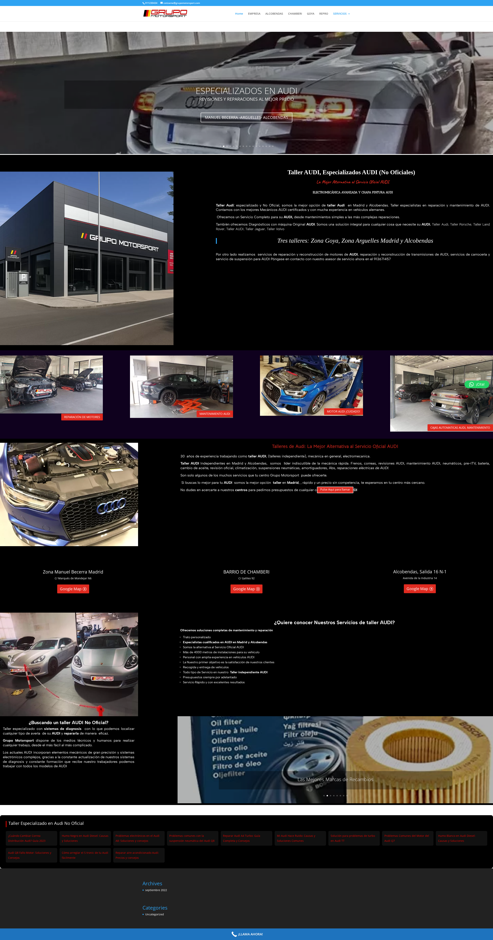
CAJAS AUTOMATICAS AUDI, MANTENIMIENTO (460, 427)
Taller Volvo (275, 229)
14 (263, 146)
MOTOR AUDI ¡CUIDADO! (343, 411)
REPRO (323, 13)
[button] (476, 384)
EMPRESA (254, 13)
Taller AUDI (235, 229)
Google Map (70, 588)
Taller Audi (440, 224)
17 (272, 146)
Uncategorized (154, 914)
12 (256, 146)
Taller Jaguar (255, 229)
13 (259, 146)
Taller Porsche (460, 224)
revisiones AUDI (391, 463)
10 (250, 146)
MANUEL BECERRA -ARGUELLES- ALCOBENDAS (246, 117)
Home (239, 13)
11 (253, 146)
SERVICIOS (340, 13)
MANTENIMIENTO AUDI (215, 414)
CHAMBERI (295, 13)
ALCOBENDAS (274, 13)
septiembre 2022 (156, 890)
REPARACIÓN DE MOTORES (82, 417)
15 (266, 146)
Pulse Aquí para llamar (335, 489)
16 (269, 146)
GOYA (310, 13)
